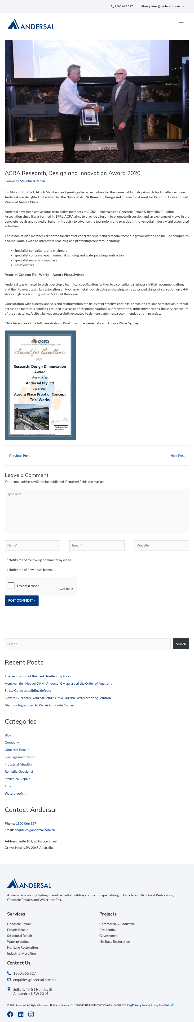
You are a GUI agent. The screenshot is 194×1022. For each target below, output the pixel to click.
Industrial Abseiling (19, 764)
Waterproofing (15, 793)
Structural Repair (32, 181)
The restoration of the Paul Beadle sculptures (38, 676)
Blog (8, 735)
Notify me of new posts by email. (32, 570)
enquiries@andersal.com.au (164, 6)
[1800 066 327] (9, 973)
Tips (8, 786)
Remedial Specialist (19, 771)
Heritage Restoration (20, 757)
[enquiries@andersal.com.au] (9, 980)
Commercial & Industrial (117, 924)
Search (181, 644)
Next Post (179, 456)
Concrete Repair (17, 750)
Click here (12, 323)
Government (108, 936)
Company (12, 181)
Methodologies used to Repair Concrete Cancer (39, 705)
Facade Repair (17, 930)
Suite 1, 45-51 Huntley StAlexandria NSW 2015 (33, 991)
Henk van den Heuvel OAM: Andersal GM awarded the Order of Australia (58, 683)
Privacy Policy (140, 1005)
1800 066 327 (123, 6)
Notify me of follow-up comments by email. (40, 560)
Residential (107, 930)
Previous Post (17, 456)
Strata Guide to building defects (28, 690)
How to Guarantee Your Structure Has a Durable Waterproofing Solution (58, 698)
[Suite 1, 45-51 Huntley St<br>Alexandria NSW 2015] (9, 989)
